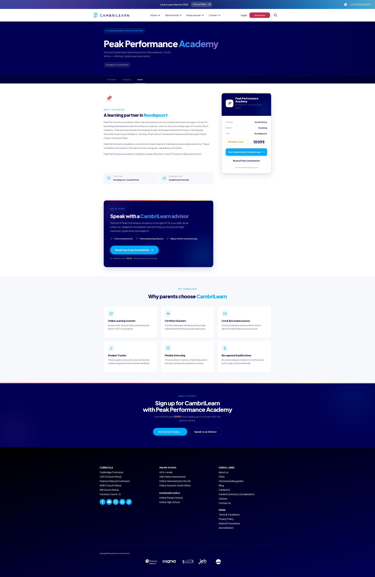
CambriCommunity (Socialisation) (236, 494)
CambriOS (224, 489)
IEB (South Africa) (109, 489)
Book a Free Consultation (246, 160)
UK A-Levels (166, 472)
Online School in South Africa (174, 485)
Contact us (225, 503)
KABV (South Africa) (110, 485)
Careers (223, 498)
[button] (154, 15)
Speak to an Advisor (205, 431)
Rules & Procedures (229, 523)
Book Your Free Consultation (132, 249)
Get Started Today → (170, 431)
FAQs (222, 476)
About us (223, 472)
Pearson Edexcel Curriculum (115, 481)
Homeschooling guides (231, 481)
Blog (221, 485)
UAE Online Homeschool (172, 476)
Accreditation (226, 527)
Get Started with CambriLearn (244, 152)
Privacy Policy (226, 518)
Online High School (169, 502)
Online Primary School (171, 497)
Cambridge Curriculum (111, 472)
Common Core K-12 (110, 494)
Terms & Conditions (229, 514)
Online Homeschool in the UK (175, 481)
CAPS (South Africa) (110, 476)
